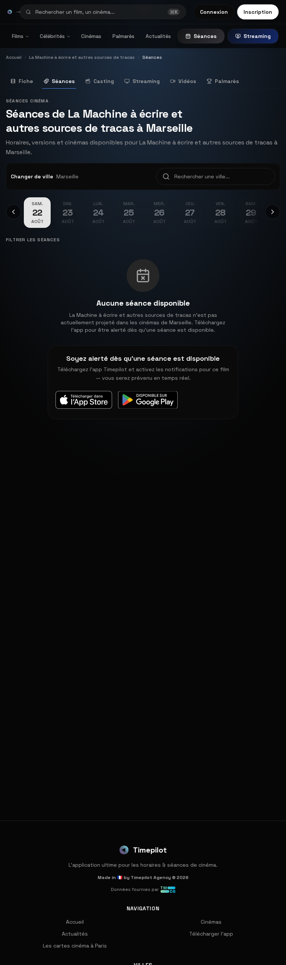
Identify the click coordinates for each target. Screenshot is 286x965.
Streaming (257, 36)
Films (17, 36)
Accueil (75, 921)
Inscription (258, 12)
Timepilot (150, 850)
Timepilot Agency (151, 877)
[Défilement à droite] (272, 211)
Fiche (26, 81)
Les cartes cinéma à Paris (75, 945)
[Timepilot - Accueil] (9, 11)
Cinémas (91, 36)
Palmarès (123, 36)
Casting (103, 81)
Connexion (214, 12)
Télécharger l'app (211, 933)
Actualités (158, 36)
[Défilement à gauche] (13, 211)
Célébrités (52, 36)
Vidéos (187, 81)
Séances (205, 36)
